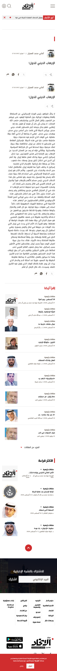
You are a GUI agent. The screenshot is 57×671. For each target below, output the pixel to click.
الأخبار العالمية (48, 606)
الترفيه (37, 601)
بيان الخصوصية (21, 616)
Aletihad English (10, 606)
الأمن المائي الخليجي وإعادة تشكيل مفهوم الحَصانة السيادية (41, 472)
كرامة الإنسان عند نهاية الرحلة (43, 491)
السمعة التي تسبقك (46, 510)
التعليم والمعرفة (36, 606)
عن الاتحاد (23, 611)
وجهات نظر (49, 621)
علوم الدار (49, 601)
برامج (25, 606)
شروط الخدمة (22, 621)
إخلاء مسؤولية (8, 601)
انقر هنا (37, 661)
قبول (30, 666)
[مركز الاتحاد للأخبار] (28, 6)
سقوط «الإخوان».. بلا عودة (44, 528)
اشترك (13, 579)
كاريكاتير (23, 601)
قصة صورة (36, 622)
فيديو (38, 612)
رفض (21, 666)
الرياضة (50, 616)
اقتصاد (50, 611)
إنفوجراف (36, 617)
